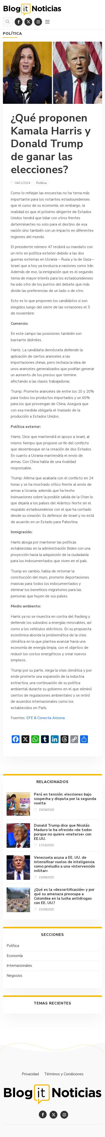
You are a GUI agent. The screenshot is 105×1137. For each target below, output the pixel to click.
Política (12, 33)
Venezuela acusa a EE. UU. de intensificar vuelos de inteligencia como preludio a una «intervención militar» (64, 864)
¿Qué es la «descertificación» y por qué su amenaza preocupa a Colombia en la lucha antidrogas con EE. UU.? (64, 896)
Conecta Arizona (51, 717)
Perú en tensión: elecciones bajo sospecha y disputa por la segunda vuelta (65, 799)
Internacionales (19, 965)
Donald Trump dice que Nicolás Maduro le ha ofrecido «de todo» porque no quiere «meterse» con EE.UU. (63, 832)
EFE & (31, 717)
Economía (15, 955)
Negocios (14, 975)
